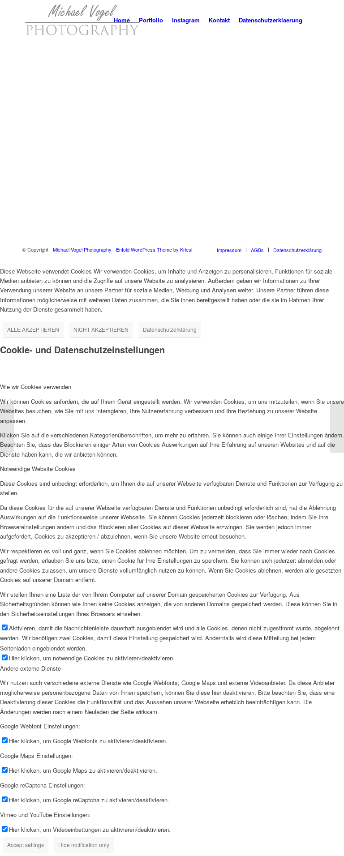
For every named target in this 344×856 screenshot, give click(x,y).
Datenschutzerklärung (170, 329)
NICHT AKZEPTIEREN (101, 329)
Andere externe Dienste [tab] (30, 668)
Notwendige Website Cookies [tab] (38, 468)
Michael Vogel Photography (82, 249)
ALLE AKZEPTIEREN (33, 329)
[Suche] (314, 20)
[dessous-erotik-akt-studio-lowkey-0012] (7, 428)
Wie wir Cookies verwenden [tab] (35, 386)
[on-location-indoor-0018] (337, 428)
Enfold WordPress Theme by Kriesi (154, 249)
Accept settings (25, 844)
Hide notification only (83, 844)
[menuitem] (121, 20)
